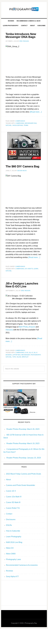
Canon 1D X (11, 491)
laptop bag (16, 355)
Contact (9, 514)
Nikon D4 (10, 548)
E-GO (26, 352)
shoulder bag (17, 125)
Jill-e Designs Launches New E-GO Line (22, 285)
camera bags (20, 121)
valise (19, 357)
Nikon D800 (11, 554)
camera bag (19, 123)
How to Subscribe (13, 531)
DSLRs (9, 525)
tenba (26, 125)
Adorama (9, 330)
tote (14, 357)
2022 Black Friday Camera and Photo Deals (23, 474)
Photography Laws (13, 559)
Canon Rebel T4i (13, 508)
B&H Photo (23, 327)
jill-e (31, 352)
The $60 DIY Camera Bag (22, 166)
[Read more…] (36, 112)
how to (30, 268)
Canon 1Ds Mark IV (14, 497)
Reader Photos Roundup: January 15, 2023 (23, 458)
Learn (36, 268)
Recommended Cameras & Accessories (22, 565)
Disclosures (10, 519)
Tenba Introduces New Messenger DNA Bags (21, 35)
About (8, 480)
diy (26, 268)
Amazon (32, 327)
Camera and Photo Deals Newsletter (20, 485)
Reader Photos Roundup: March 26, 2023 (22, 429)
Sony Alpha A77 (12, 576)
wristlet (25, 357)
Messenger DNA (31, 123)
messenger (25, 355)
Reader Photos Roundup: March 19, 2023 (22, 443)
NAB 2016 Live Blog (14, 542)
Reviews (9, 571)
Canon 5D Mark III (13, 502)
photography (36, 355)
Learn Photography (13, 537)
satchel (9, 125)
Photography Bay (24, 9)
